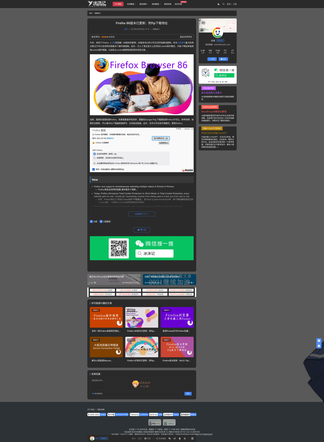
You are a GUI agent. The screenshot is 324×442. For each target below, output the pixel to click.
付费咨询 (181, 294)
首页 (90, 13)
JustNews (144, 414)
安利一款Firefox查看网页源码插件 (106, 331)
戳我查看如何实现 (188, 429)
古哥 (125, 29)
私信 (224, 59)
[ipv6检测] (168, 422)
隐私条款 (101, 409)
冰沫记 (103, 414)
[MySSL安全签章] (154, 422)
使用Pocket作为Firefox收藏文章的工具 (176, 331)
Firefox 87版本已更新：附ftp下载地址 (141, 360)
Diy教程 (128, 290)
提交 (188, 394)
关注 (213, 59)
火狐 (113, 42)
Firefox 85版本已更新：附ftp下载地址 (141, 331)
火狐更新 (181, 42)
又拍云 (176, 414)
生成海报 (162, 438)
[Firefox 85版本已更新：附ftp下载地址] (141, 317)
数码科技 (167, 4)
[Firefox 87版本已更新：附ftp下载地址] (141, 347)
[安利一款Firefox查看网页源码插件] (106, 317)
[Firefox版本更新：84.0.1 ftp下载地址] (177, 347)
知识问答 (178, 4)
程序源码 (143, 4)
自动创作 (128, 294)
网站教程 (155, 4)
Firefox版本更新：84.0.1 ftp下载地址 (177, 360)
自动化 (154, 290)
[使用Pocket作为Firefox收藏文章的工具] (177, 317)
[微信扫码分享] (169, 438)
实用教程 (130, 4)
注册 (235, 4)
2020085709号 (121, 414)
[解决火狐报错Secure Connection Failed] (106, 347)
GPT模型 (118, 4)
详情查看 (154, 294)
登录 (228, 4)
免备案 (102, 290)
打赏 (147, 437)
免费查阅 (181, 290)
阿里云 (193, 414)
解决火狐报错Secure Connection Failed (101, 360)
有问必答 (102, 294)
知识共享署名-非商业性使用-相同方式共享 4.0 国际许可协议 (156, 432)
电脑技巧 (156, 29)
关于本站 (90, 409)
